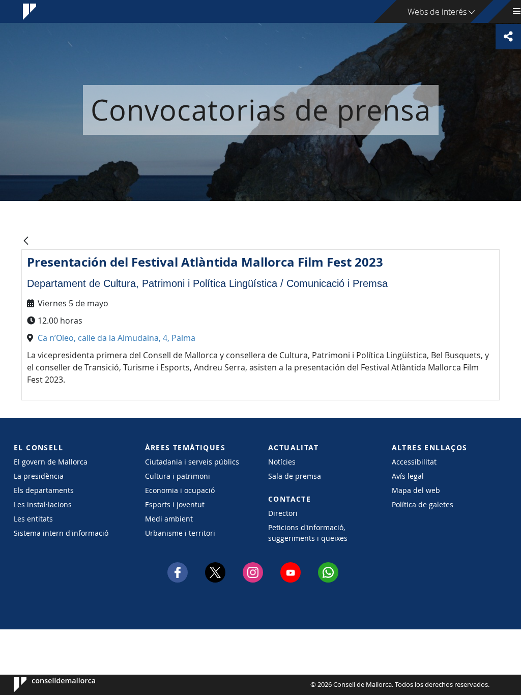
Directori (283, 513)
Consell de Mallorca (44, 685)
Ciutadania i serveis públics (192, 462)
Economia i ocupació (180, 490)
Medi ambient (169, 519)
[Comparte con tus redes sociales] (508, 36)
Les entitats (33, 519)
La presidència (39, 476)
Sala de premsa (294, 476)
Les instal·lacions (43, 504)
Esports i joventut (175, 504)
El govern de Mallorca (51, 462)
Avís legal (408, 476)
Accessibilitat (414, 462)
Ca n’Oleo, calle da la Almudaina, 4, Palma (116, 337)
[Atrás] (26, 241)
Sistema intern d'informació (61, 533)
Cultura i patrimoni (177, 476)
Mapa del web (416, 490)
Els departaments (44, 490)
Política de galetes (422, 504)
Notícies (282, 462)
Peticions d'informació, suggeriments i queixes (308, 533)
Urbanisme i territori (180, 533)
